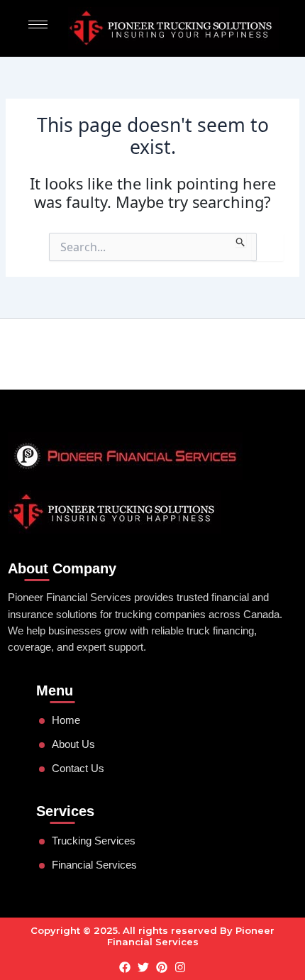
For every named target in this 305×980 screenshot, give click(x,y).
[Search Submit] (240, 240)
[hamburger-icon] (38, 24)
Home (66, 720)
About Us (73, 744)
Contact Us (78, 768)
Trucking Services (93, 841)
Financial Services (94, 865)
